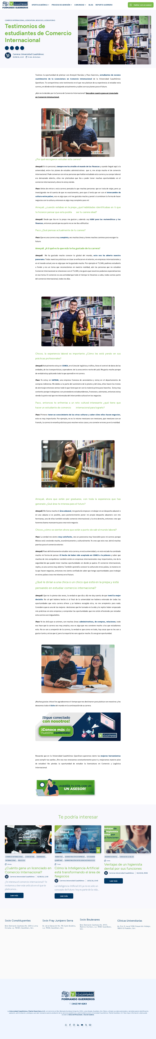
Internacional (10, 860)
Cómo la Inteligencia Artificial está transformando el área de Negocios (77, 872)
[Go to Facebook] (70, 1025)
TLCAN (101, 263)
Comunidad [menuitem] (79, 5)
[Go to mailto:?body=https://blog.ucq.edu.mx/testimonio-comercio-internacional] (22, 48)
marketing (59, 857)
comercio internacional (14, 20)
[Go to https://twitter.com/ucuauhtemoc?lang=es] (86, 1025)
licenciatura (30, 20)
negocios (40, 20)
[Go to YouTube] (82, 1025)
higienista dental (111, 857)
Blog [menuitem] (91, 5)
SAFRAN (55, 380)
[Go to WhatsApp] (66, 1025)
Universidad (41, 857)
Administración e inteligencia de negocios (80, 860)
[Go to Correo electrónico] (90, 1025)
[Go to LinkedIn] (78, 1025)
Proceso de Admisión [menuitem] (61, 5)
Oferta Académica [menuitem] (39, 5)
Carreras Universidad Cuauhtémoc (28, 54)
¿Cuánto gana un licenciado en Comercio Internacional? (28, 870)
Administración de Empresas (75, 857)
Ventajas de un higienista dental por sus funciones (123, 866)
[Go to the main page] (15, 4)
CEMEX (65, 365)
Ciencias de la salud (127, 857)
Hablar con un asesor (143, 5)
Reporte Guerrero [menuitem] (104, 5)
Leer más (14, 895)
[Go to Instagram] (74, 1025)
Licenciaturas (49, 20)
